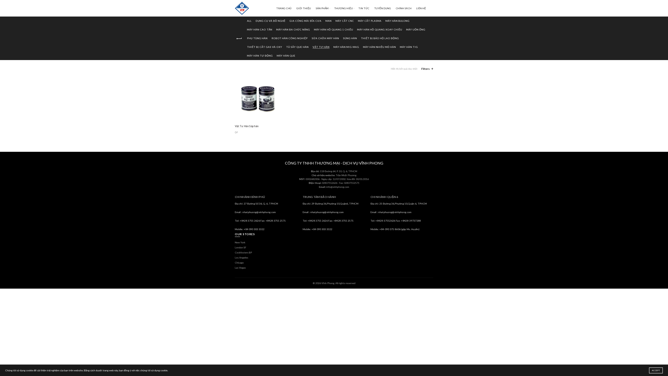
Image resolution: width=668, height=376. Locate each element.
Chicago (239, 262)
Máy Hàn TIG (409, 46)
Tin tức (363, 8)
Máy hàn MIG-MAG (346, 46)
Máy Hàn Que (286, 55)
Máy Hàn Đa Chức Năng (293, 29)
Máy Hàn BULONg (397, 20)
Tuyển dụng (382, 8)
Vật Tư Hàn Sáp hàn (247, 126)
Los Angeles (241, 257)
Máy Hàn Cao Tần (259, 29)
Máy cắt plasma (369, 20)
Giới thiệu (303, 8)
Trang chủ (284, 8)
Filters (425, 68)
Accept (656, 370)
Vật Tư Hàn (321, 46)
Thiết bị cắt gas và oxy (264, 46)
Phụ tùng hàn (257, 38)
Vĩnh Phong (327, 283)
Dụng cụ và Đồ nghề (270, 20)
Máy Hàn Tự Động (260, 55)
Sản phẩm (322, 8)
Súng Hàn (350, 38)
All (249, 20)
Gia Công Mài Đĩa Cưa (305, 20)
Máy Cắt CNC (345, 20)
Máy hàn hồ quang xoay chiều (379, 29)
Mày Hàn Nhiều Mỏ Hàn (379, 46)
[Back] (239, 38)
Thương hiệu (343, 8)
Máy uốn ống (415, 29)
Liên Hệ (421, 8)
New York (240, 242)
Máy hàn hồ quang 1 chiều (333, 29)
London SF (240, 247)
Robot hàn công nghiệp (290, 38)
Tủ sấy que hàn (297, 46)
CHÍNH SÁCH (404, 8)
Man (328, 20)
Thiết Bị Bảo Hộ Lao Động (380, 38)
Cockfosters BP (243, 252)
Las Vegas (240, 267)
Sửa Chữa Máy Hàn (325, 38)
